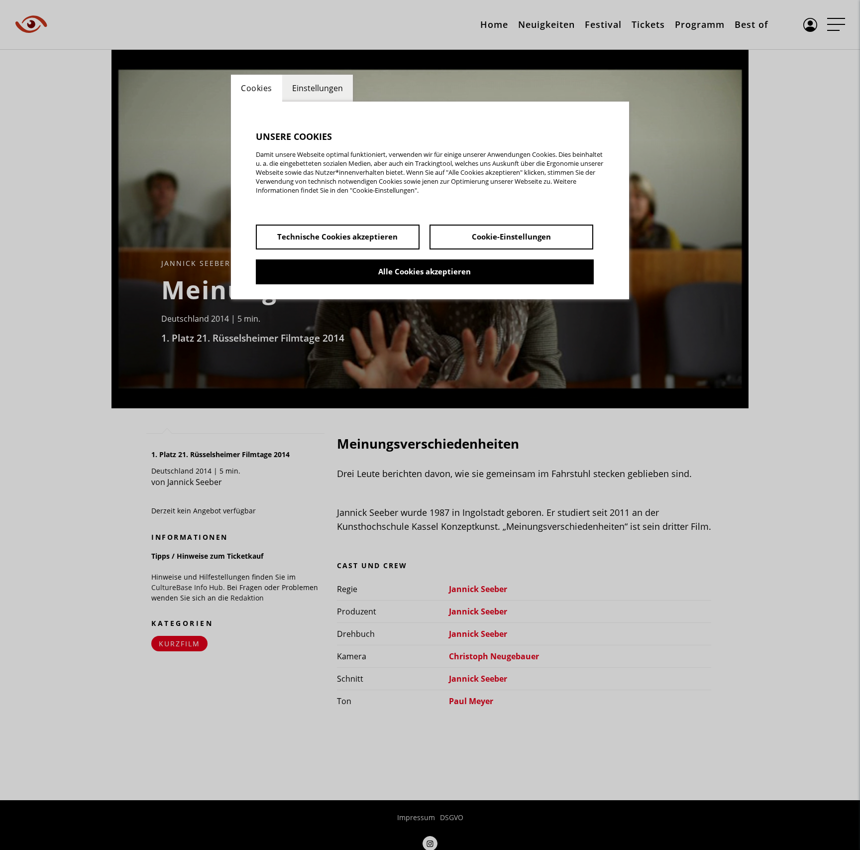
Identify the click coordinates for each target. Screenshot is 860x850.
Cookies (256, 88)
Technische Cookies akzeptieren (337, 237)
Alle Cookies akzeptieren (424, 271)
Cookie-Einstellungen (511, 237)
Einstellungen (317, 88)
